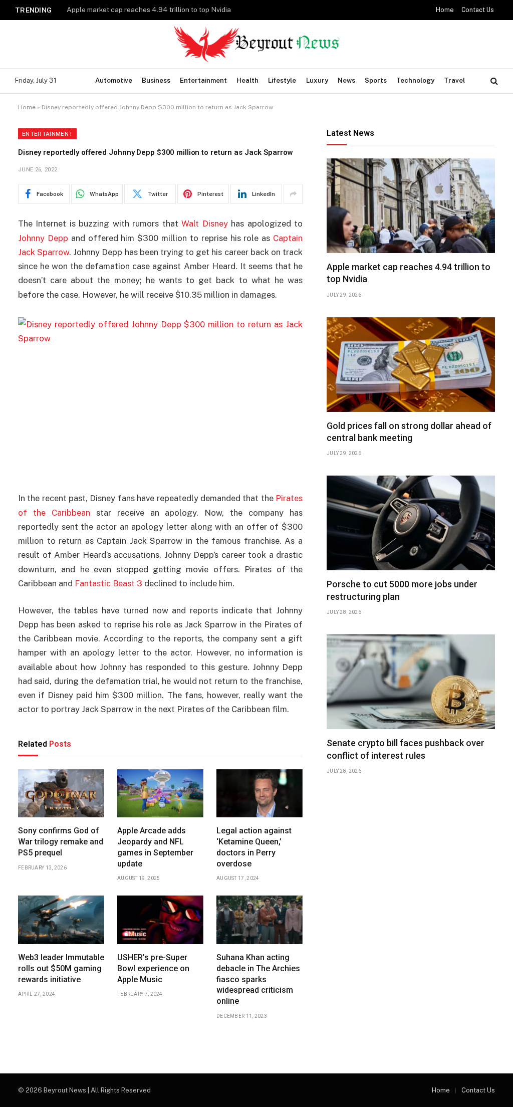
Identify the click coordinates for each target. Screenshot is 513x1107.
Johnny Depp (43, 238)
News (346, 80)
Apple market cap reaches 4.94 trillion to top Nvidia (408, 273)
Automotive (113, 80)
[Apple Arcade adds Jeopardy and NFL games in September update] (160, 793)
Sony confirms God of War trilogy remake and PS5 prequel (60, 841)
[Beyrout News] (256, 44)
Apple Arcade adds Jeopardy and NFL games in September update (155, 847)
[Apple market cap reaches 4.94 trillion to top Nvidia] (411, 205)
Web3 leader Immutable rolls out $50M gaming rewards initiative (61, 968)
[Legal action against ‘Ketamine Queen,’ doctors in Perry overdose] (259, 793)
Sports (376, 80)
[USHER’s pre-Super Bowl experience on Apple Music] (160, 920)
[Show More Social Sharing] (293, 194)
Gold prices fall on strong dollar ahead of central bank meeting (166, 10)
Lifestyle (282, 80)
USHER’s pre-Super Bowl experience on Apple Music (153, 968)
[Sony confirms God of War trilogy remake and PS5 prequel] (61, 793)
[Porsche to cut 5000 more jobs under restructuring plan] (411, 523)
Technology (415, 80)
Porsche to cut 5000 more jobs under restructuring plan (402, 590)
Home (445, 10)
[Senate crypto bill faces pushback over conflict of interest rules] (411, 681)
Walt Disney (204, 223)
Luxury (317, 80)
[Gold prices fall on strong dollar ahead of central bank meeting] (411, 364)
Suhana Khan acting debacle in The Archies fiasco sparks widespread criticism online (258, 979)
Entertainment (203, 80)
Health (247, 80)
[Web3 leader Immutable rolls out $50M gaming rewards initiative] (61, 920)
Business (156, 80)
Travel (454, 80)
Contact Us (477, 10)
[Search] (493, 81)
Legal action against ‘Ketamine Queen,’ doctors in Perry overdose (254, 847)
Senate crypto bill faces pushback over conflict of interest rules (405, 749)
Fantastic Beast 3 (108, 583)
